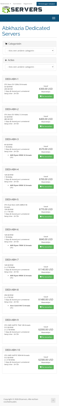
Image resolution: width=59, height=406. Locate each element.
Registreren (28, 4)
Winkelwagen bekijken (46, 4)
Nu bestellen (47, 96)
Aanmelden (17, 4)
